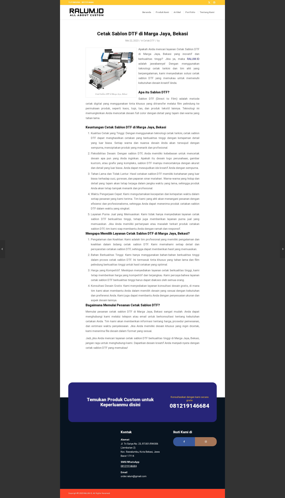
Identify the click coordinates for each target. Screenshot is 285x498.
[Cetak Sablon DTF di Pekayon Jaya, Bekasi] (2, 249)
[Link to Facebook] (184, 441)
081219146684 (129, 466)
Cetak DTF (149, 40)
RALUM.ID (193, 59)
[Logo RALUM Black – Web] (88, 12)
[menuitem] (146, 12)
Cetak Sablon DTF (144, 305)
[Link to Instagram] (206, 441)
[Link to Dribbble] (214, 2)
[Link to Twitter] (209, 2)
